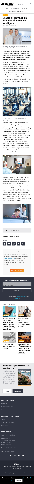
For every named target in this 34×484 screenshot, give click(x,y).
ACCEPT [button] (18, 481)
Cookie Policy (18, 298)
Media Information (7, 406)
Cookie (19, 473)
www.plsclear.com (9, 258)
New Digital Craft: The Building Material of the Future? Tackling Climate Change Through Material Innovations (9, 324)
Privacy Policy (21, 296)
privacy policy (21, 478)
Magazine (20, 11)
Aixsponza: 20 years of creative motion (9, 346)
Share (4, 243)
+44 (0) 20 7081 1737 (9, 448)
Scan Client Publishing (8, 422)
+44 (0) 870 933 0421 (9, 451)
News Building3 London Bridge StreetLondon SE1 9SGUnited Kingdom (8, 441)
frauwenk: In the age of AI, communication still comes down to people (24, 322)
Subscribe (18, 391)
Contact (3, 410)
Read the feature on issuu (11, 237)
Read (7, 391)
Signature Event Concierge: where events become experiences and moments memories (24, 349)
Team (3, 419)
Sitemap (26, 473)
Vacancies (4, 426)
